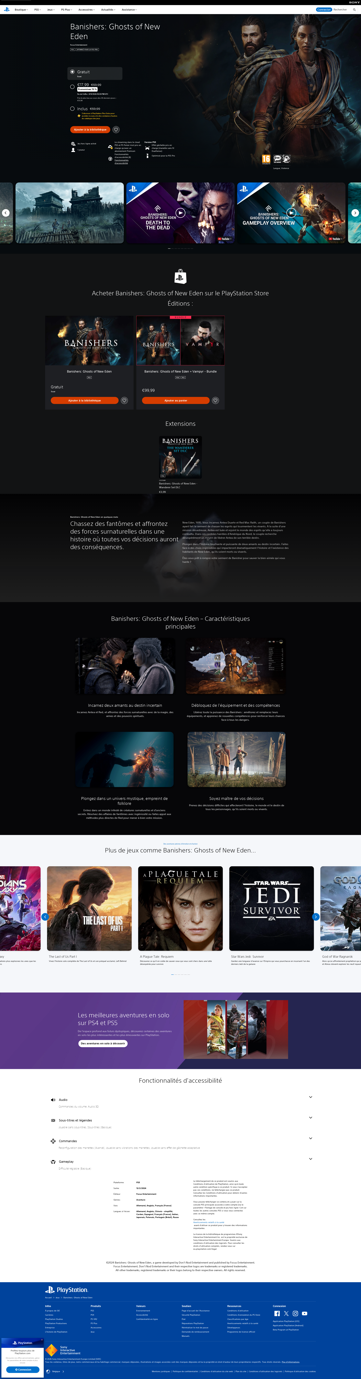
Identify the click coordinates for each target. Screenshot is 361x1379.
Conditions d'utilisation (237, 1310)
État (183, 1319)
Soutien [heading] (186, 1306)
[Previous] (6, 213)
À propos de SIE (52, 1310)
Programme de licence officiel (241, 1332)
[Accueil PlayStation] (6, 9)
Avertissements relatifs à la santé (208, 1222)
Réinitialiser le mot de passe (195, 1327)
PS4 (92, 1315)
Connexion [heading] (279, 1306)
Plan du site (240, 1371)
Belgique (56, 1371)
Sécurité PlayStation (191, 1315)
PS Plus (65, 9)
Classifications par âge (237, 1319)
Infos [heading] (48, 1306)
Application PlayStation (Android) (288, 1325)
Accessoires (86, 9)
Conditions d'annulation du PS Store (243, 1315)
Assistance (128, 9)
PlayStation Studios (54, 1319)
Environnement (143, 1310)
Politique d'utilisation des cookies (300, 1371)
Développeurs (233, 1327)
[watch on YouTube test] (225, 238)
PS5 (36, 9)
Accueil (48, 1297)
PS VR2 (94, 1319)
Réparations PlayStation (193, 1323)
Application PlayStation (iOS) (286, 1321)
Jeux (50, 9)
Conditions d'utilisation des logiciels (265, 1371)
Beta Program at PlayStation (286, 1329)
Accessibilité (142, 1315)
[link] (89, 917)
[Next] (355, 213)
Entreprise (50, 1327)
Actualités (107, 9)
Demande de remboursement (195, 1332)
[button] (128, 162)
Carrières (49, 1315)
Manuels (186, 1336)
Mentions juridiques (161, 1371)
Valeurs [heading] (141, 1306)
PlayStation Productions (56, 1323)
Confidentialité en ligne (147, 1319)
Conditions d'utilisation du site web (216, 1371)
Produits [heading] (96, 1306)
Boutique (20, 9)
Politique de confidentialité (185, 1371)
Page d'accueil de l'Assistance (196, 1310)
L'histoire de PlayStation (56, 1332)
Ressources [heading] (234, 1306)
